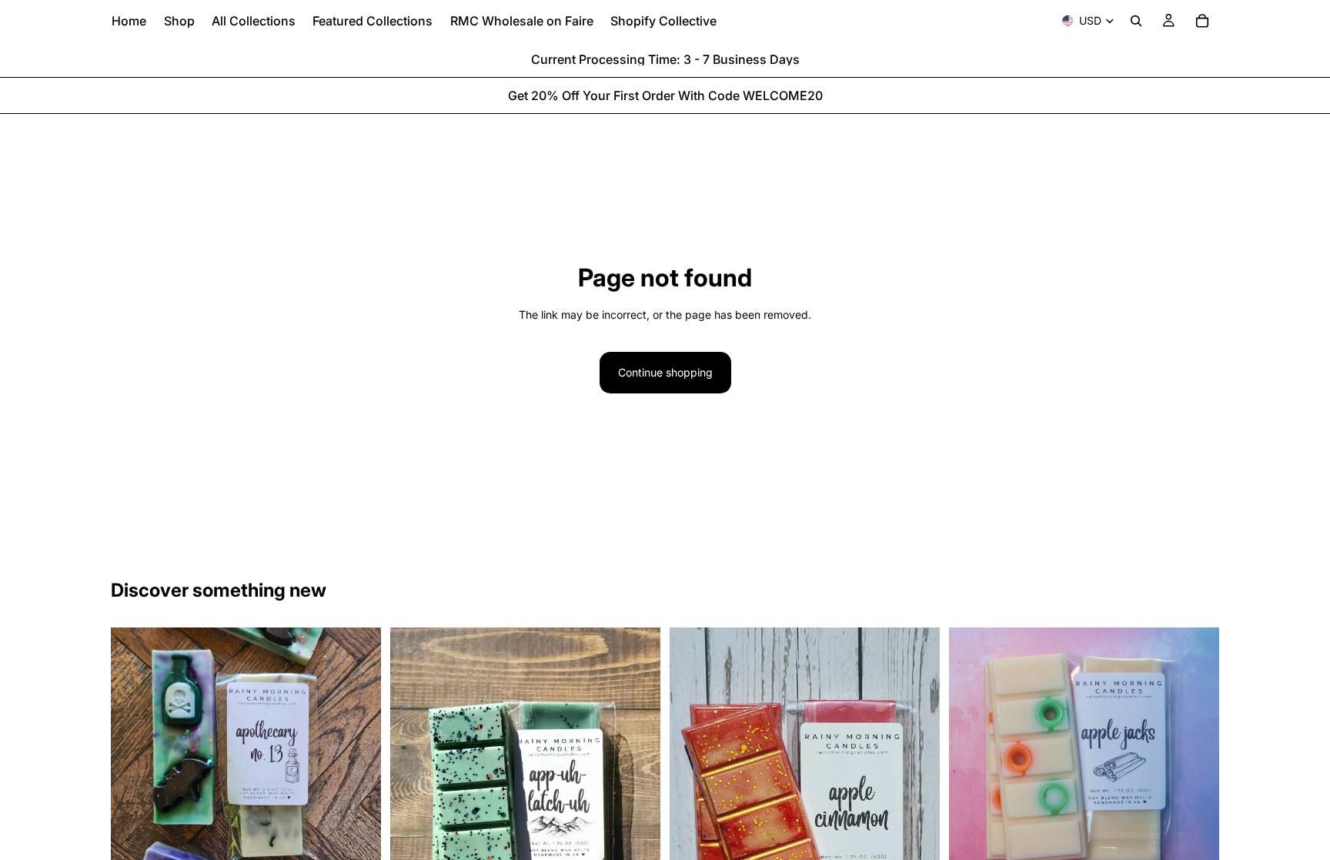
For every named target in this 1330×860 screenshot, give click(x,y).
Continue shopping (665, 372)
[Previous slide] (134, 762)
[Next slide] (358, 762)
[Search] (1136, 21)
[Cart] (1202, 21)
